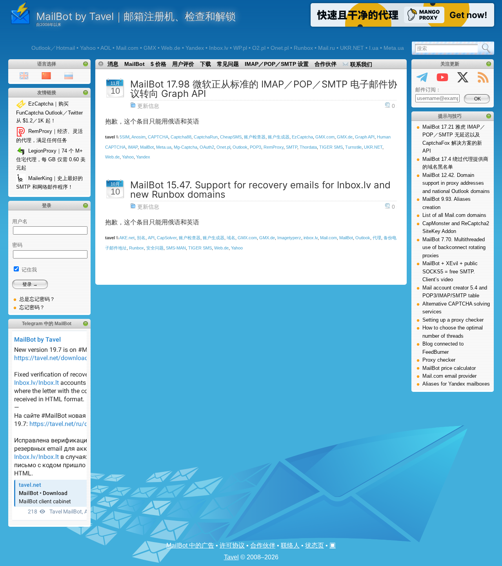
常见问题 (228, 64)
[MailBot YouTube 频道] (442, 78)
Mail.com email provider (449, 376)
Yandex (143, 157)
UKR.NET (373, 147)
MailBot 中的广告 (190, 545)
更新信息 (148, 106)
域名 (231, 237)
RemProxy (274, 147)
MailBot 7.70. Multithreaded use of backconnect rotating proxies (454, 247)
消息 (112, 64)
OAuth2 (207, 147)
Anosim (138, 137)
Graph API (365, 137)
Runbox (136, 248)
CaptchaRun (206, 137)
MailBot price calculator (449, 368)
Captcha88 (181, 137)
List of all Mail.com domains (454, 215)
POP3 (255, 147)
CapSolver (166, 237)
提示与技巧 (450, 116)
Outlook (240, 147)
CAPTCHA (158, 137)
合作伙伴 (325, 64)
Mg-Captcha (185, 147)
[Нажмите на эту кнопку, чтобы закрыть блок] (85, 64)
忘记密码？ (32, 307)
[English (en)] (24, 75)
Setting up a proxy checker (453, 320)
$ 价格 (158, 64)
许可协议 (232, 545)
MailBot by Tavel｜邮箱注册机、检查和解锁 (136, 16)
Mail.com (328, 237)
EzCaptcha (302, 137)
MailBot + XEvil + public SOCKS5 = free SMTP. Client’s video (450, 271)
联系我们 (360, 64)
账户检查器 (255, 137)
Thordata (308, 147)
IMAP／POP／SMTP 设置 (277, 64)
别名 (141, 237)
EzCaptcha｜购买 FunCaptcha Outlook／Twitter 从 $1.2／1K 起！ (49, 112)
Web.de (112, 157)
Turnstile (353, 147)
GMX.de (345, 137)
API (151, 237)
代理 (377, 237)
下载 (205, 64)
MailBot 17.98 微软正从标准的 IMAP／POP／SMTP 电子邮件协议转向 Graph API (263, 88)
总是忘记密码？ (37, 299)
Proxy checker (438, 360)
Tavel (231, 557)
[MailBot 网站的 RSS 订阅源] (483, 78)
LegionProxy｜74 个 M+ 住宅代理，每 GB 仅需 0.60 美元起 (50, 159)
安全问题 (155, 248)
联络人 (290, 545)
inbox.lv (311, 237)
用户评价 (183, 64)
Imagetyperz (289, 237)
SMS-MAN (176, 248)
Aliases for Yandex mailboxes (456, 384)
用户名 (19, 221)
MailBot (134, 64)
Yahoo (128, 157)
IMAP (133, 147)
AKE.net (127, 237)
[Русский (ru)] (68, 75)
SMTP (291, 147)
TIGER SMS (331, 147)
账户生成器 (278, 137)
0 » (396, 106)
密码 (17, 245)
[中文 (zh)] (46, 75)
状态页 (314, 545)
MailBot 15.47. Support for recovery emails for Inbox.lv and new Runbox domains (260, 189)
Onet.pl (223, 147)
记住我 (28, 270)
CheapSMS (231, 137)
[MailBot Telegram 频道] (422, 78)
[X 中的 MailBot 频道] (463, 78)
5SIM (124, 137)
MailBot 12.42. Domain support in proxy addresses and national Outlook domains (456, 183)
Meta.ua (163, 147)
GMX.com (325, 137)
